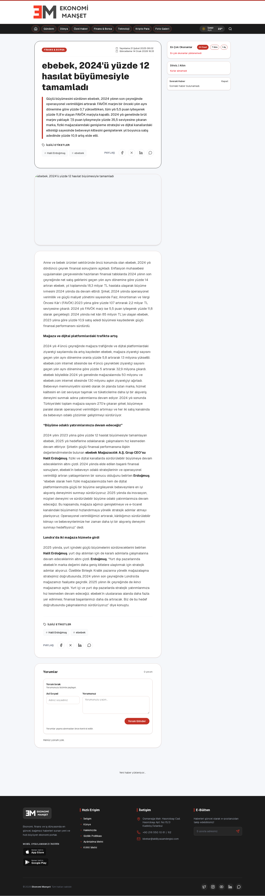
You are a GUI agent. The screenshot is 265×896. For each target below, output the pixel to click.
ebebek (79, 153)
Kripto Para (142, 28)
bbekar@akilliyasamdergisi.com (161, 826)
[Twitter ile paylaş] (131, 152)
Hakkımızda (89, 818)
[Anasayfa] (36, 28)
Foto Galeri (162, 28)
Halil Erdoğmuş (56, 153)
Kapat (224, 81)
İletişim (87, 806)
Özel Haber (81, 28)
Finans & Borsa (103, 28)
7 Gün (215, 47)
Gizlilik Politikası (92, 823)
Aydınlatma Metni (93, 829)
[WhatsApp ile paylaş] (150, 152)
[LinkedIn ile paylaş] (141, 152)
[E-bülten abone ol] (237, 819)
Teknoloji (123, 28)
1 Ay (224, 47)
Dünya (64, 28)
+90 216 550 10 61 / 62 (157, 820)
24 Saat (203, 47)
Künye (87, 812)
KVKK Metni (90, 835)
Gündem (49, 28)
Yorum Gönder (137, 721)
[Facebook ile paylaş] (122, 152)
